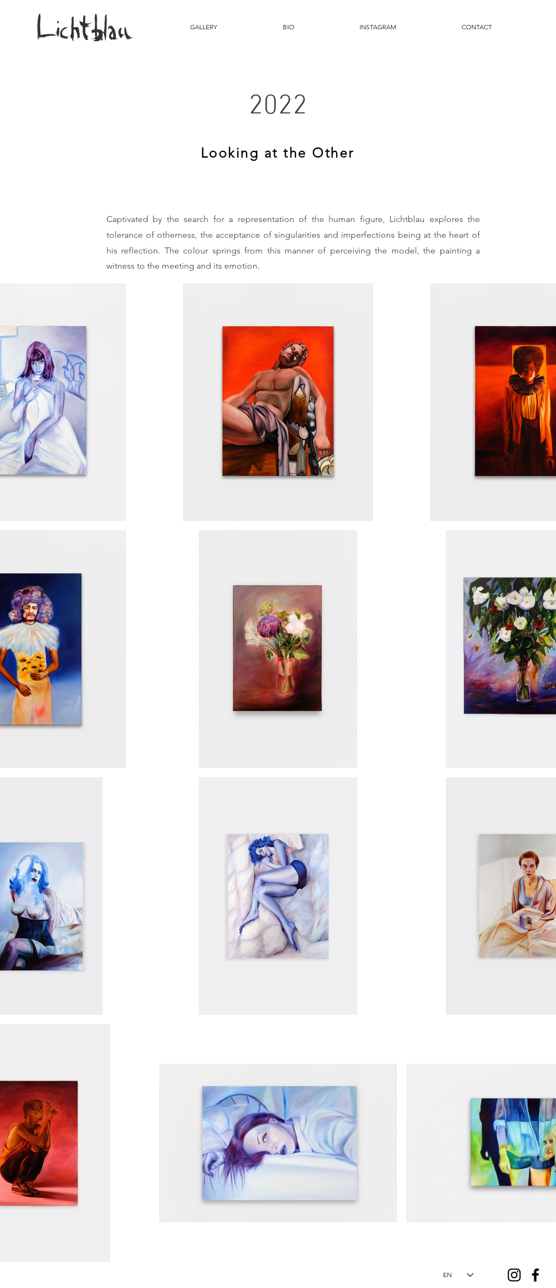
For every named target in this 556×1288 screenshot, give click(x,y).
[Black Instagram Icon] (514, 1275)
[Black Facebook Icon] (535, 1275)
